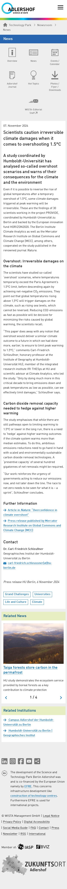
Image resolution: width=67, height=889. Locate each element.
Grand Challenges (17, 594)
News (7, 30)
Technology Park (20, 25)
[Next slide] (61, 698)
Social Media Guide (15, 828)
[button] (4, 761)
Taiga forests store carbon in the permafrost (30, 670)
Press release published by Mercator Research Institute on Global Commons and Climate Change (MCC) (32, 525)
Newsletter (10, 834)
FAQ (33, 828)
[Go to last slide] (6, 698)
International (37, 834)
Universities (42, 594)
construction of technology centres (33, 795)
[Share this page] (37, 761)
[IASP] (25, 847)
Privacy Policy (12, 822)
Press (55, 828)
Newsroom (44, 25)
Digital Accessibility (37, 822)
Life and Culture (15, 602)
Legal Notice (51, 815)
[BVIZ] (43, 847)
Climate (37, 602)
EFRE (28, 786)
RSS (23, 834)
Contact (44, 828)
